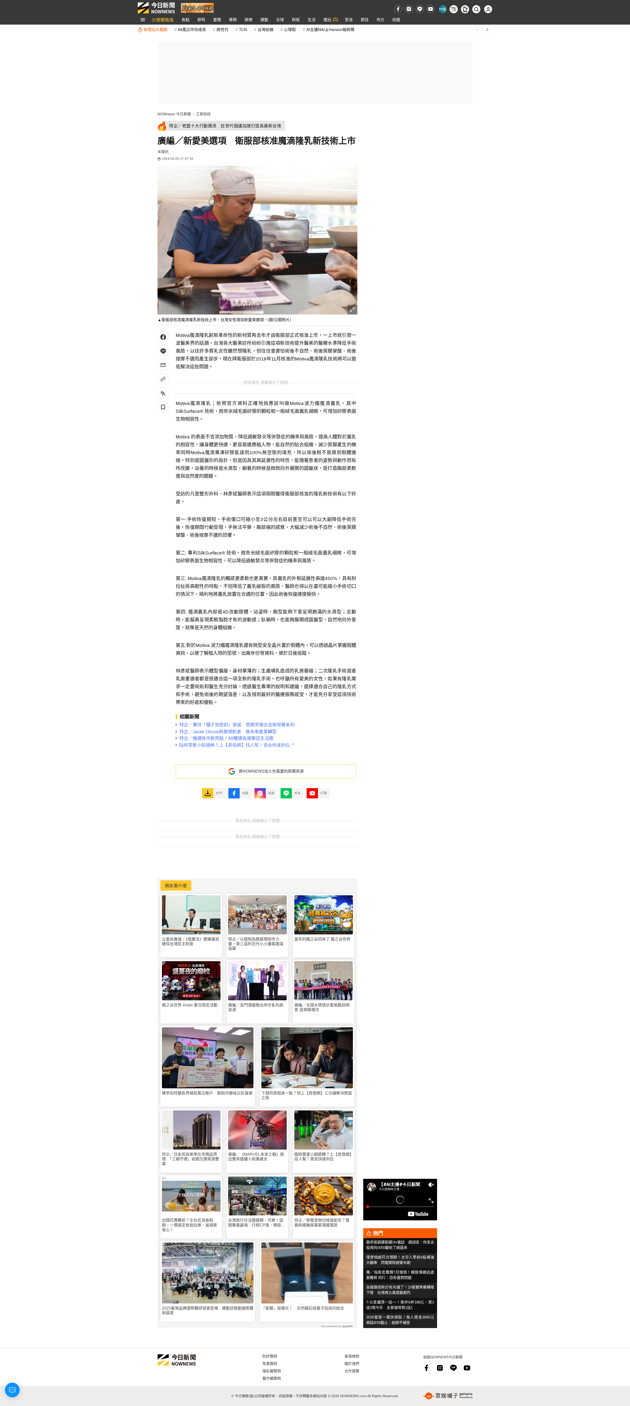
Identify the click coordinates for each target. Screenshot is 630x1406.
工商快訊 (203, 114)
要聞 (217, 19)
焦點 (185, 19)
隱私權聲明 (271, 1371)
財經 (296, 19)
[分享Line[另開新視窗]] (163, 351)
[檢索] (476, 9)
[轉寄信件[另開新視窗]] (163, 365)
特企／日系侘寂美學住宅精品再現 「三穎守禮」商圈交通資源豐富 (190, 1159)
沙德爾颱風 (163, 19)
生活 (311, 19)
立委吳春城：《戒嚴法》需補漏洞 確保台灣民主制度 (191, 941)
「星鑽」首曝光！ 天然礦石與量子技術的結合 (302, 1308)
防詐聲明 (269, 1356)
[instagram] (409, 9)
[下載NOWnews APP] (465, 9)
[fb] (398, 9)
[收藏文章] (163, 407)
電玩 (327, 19)
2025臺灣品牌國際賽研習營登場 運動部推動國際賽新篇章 (207, 1310)
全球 (280, 19)
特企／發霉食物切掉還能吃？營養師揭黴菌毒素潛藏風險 (321, 1222)
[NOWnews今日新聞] (156, 8)
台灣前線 (265, 29)
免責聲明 (269, 1363)
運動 (264, 19)
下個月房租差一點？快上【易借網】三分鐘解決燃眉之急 (306, 1095)
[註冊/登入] (488, 9)
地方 (380, 19)
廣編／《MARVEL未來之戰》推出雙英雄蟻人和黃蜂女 (256, 1156)
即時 (201, 19)
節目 (365, 19)
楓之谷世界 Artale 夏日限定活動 (190, 1005)
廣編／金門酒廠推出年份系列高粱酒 (255, 1007)
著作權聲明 (271, 1378)
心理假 (290, 29)
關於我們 (352, 1363)
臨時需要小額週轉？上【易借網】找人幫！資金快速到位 (322, 1156)
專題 (233, 19)
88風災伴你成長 (192, 29)
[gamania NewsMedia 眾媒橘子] (447, 1396)
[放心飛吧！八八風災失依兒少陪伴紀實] (197, 7)
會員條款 (352, 1356)
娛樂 (248, 19)
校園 (396, 19)
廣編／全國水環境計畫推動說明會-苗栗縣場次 (321, 1007)
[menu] (143, 20)
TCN (243, 29)
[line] (420, 9)
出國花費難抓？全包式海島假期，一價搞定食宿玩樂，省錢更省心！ (189, 1225)
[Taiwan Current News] (442, 9)
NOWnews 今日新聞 (174, 114)
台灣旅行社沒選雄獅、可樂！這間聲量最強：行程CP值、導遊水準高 (256, 1222)
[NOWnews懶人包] (454, 9)
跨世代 (222, 29)
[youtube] (430, 9)
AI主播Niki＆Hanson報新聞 (330, 29)
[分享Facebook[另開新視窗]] (163, 337)
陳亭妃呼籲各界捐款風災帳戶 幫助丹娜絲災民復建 (207, 1093)
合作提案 (352, 1371)
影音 (349, 19)
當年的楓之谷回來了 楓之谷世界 (322, 939)
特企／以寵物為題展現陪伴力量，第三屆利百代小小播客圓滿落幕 (255, 944)
